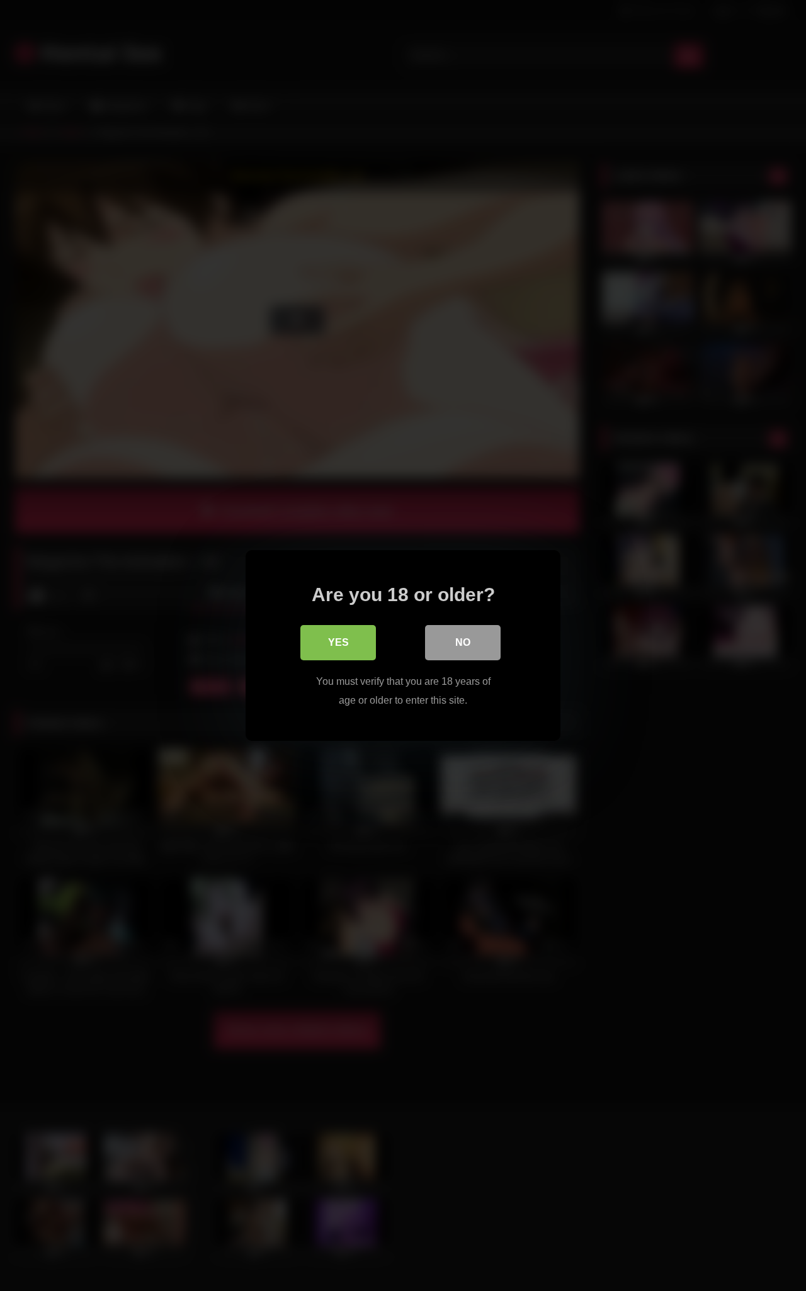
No (462, 642)
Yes (338, 642)
